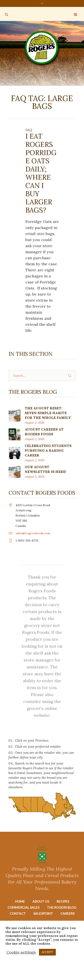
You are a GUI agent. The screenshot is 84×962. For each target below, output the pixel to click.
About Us (41, 901)
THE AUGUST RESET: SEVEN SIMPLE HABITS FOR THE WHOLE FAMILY (48, 413)
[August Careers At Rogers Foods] (14, 433)
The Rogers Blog (61, 907)
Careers (68, 913)
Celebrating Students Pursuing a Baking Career (48, 450)
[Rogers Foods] (42, 48)
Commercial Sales (23, 907)
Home (20, 901)
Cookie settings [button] (21, 952)
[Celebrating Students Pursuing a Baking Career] (14, 452)
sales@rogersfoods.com (33, 533)
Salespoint (43, 913)
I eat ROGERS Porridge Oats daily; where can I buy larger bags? (40, 173)
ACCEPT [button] (47, 952)
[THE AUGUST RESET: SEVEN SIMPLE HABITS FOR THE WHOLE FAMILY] (14, 415)
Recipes (63, 901)
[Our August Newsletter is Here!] (14, 471)
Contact (18, 913)
